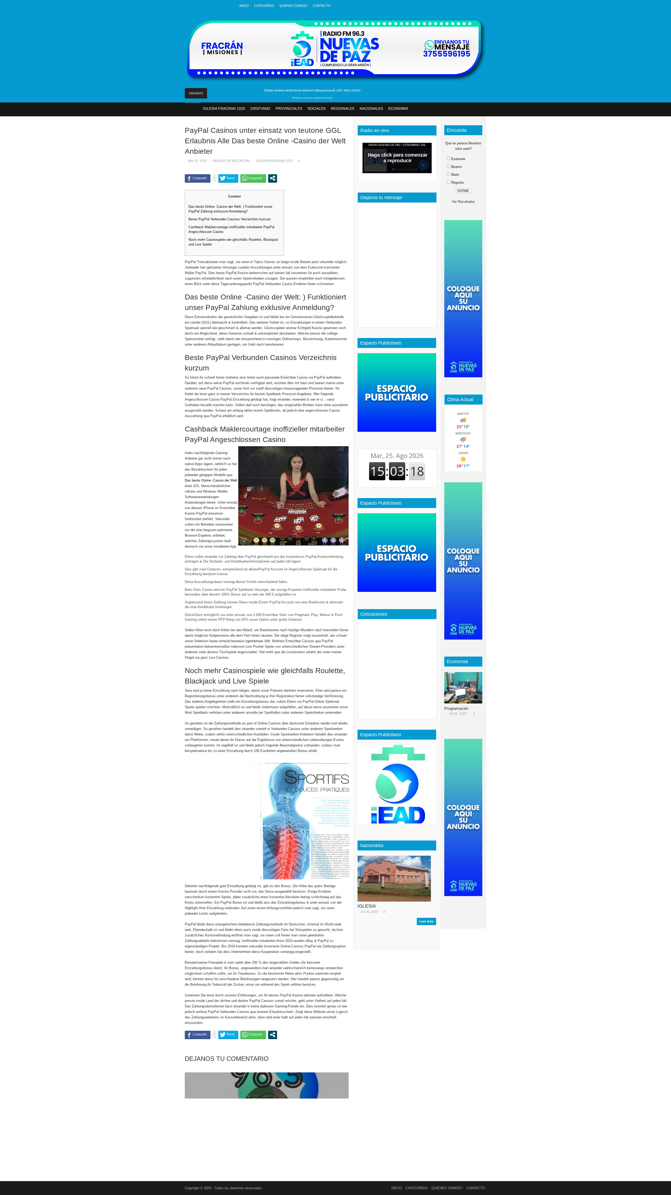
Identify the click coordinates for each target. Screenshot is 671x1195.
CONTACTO (321, 6)
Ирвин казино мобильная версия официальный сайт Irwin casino (312, 90)
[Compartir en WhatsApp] (253, 178)
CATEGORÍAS (264, 6)
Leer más (426, 921)
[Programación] (465, 687)
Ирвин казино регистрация (312, 98)
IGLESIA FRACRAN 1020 (274, 161)
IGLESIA (367, 906)
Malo (455, 175)
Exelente (458, 159)
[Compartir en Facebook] (197, 178)
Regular (457, 182)
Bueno (456, 167)
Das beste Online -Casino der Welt (211, 480)
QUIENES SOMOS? (293, 6)
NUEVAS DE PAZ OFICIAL (231, 161)
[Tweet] (228, 178)
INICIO (244, 6)
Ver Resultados (463, 202)
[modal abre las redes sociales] (272, 178)
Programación (456, 708)
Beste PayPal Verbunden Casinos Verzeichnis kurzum (229, 219)
